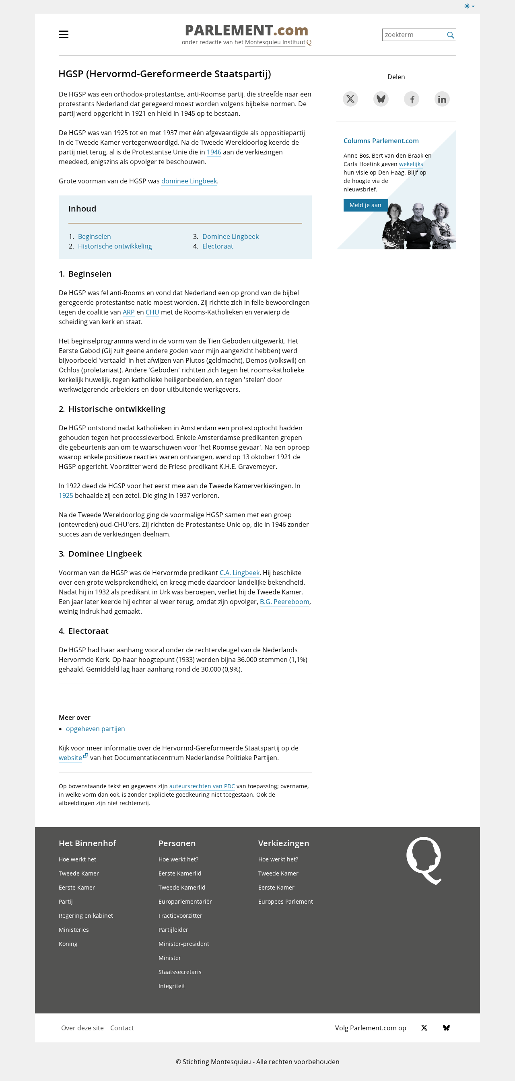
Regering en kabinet (86, 915)
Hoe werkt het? (178, 859)
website (70, 757)
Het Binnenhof (87, 843)
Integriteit (172, 986)
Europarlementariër (185, 901)
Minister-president (184, 943)
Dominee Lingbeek (230, 236)
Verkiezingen (283, 843)
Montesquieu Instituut (275, 42)
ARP (129, 312)
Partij (66, 901)
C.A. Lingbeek (240, 572)
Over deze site (82, 1027)
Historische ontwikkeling (115, 246)
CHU (152, 312)
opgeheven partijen (95, 728)
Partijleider (173, 929)
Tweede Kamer (79, 873)
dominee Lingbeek (189, 181)
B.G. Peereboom (284, 601)
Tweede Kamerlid (182, 887)
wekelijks (411, 164)
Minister (170, 958)
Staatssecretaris (180, 972)
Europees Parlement (285, 901)
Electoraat (217, 246)
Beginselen (94, 236)
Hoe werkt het (77, 859)
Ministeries (74, 929)
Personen (177, 843)
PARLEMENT (247, 30)
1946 (214, 152)
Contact (122, 1027)
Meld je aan (365, 205)
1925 (66, 495)
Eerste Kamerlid (180, 873)
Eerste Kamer (77, 887)
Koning (68, 943)
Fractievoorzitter (180, 915)
